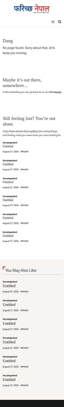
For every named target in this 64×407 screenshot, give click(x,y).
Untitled (8, 146)
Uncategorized (10, 142)
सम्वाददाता (24, 151)
